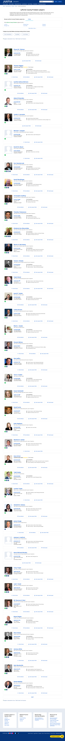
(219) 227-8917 (17, 346)
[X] (16, 733)
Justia (4, 6)
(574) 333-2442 (17, 248)
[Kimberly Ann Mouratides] (8, 231)
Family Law (22, 719)
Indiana (16, 6)
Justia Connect (30, 733)
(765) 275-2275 (17, 669)
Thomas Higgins (18, 65)
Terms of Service (47, 733)
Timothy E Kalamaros (20, 212)
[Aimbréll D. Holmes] (8, 508)
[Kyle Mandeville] (8, 668)
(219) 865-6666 (17, 297)
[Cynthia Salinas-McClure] (8, 85)
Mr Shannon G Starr (19, 600)
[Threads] (14, 733)
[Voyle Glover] (8, 280)
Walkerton (6, 723)
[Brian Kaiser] (8, 636)
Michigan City (6, 25)
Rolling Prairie (25, 24)
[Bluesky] (15, 733)
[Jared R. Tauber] (8, 296)
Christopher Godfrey (20, 196)
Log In (56, 1)
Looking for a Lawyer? (55, 736)
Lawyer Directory (8, 6)
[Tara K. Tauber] (8, 377)
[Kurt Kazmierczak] (8, 166)
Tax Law (21, 720)
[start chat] (62, 736)
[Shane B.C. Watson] (8, 52)
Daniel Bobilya (18, 681)
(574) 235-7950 (17, 556)
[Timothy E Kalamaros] (8, 215)
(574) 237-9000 (17, 199)
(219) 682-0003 (17, 427)
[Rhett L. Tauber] (8, 329)
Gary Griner (17, 456)
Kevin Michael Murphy (20, 552)
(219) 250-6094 (17, 167)
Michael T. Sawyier (19, 130)
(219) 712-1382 (17, 394)
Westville (44, 25)
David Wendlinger (19, 179)
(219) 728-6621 (17, 150)
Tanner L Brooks (18, 261)
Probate (13, 6)
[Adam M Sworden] (8, 101)
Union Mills (25, 25)
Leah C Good (17, 584)
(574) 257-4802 (17, 215)
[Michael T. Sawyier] (8, 133)
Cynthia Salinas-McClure (21, 82)
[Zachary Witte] (8, 652)
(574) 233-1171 (17, 541)
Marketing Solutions (59, 733)
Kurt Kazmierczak (19, 163)
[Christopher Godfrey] (8, 199)
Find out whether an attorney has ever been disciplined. (39, 719)
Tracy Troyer (17, 567)
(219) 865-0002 (17, 183)
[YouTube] (9, 733)
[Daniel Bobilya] (8, 684)
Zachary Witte (18, 649)
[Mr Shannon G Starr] (8, 603)
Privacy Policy (52, 733)
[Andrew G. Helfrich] (8, 540)
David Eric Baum (18, 147)
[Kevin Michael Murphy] (8, 555)
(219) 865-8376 (17, 232)
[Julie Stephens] (8, 426)
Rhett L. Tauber (18, 326)
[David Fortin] (8, 410)
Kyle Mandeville (18, 665)
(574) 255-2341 (17, 460)
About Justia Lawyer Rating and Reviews (55, 725)
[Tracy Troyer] (8, 570)
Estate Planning (23, 717)
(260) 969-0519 (17, 685)
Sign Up (60, 1)
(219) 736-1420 (17, 280)
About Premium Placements (55, 723)
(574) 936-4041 (17, 411)
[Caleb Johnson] (8, 312)
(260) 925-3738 (17, 620)
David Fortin (17, 407)
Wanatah (44, 24)
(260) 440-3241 (17, 571)
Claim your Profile (53, 721)
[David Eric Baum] (8, 150)
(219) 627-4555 (17, 313)
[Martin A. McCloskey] (8, 247)
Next (32, 697)
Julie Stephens (18, 423)
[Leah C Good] (8, 587)
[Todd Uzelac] (8, 475)
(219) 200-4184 (17, 508)
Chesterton (7, 722)
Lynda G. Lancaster (19, 114)
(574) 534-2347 (17, 492)
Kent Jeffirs (17, 358)
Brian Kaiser (17, 633)
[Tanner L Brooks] (8, 264)
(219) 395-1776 (17, 85)
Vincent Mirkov (18, 342)
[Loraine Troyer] (8, 491)
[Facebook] (11, 733)
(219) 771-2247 (17, 69)
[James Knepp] (8, 524)
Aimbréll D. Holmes (19, 505)
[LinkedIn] (8, 733)
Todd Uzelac (17, 472)
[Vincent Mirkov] (8, 345)
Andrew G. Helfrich (19, 537)
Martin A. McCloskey (20, 244)
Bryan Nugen (18, 616)
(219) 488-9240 (17, 102)
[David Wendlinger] (8, 182)
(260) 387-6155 (17, 652)
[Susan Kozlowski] (8, 394)
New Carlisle (7, 725)
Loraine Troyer (18, 488)
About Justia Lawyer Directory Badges (53, 718)
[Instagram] (12, 733)
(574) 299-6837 (17, 604)
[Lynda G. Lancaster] (8, 117)
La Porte (5, 24)
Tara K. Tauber (18, 374)
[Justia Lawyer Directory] (7, 1)
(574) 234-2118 (17, 524)
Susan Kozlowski (18, 391)
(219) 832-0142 (17, 118)
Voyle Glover (17, 277)
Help (43, 733)
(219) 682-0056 (17, 476)
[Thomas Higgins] (8, 68)
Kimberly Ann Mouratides (21, 228)
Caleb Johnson (18, 309)
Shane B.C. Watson (19, 49)
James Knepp (17, 521)
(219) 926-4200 (17, 134)
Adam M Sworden (19, 98)
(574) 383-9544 (17, 264)
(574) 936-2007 (17, 443)
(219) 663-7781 (17, 362)
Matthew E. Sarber (19, 440)
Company (39, 733)
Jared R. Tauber (18, 293)
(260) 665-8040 (17, 636)
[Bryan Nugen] (8, 619)
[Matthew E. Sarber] (8, 443)
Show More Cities (32, 28)
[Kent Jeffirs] (8, 361)
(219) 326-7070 (17, 53)
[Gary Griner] (8, 459)
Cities (29, 19)
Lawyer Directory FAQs (54, 720)
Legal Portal (35, 733)
